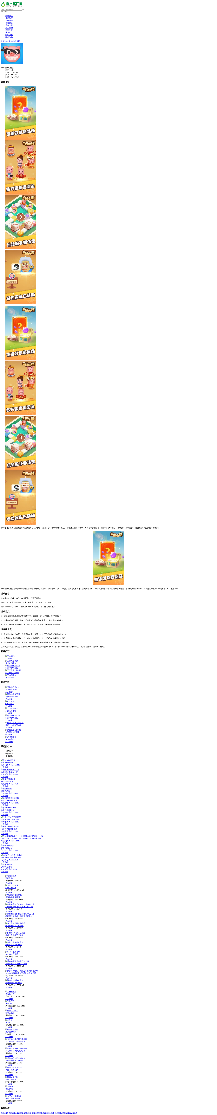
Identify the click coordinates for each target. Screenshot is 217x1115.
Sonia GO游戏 (10, 888)
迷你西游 (9, 1003)
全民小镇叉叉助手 (12, 1070)
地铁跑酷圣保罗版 (12, 897)
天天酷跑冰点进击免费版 (15, 1041)
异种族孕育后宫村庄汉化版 (16, 964)
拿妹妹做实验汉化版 (13, 945)
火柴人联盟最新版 (12, 1098)
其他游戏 (9, 37)
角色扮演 (9, 16)
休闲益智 (9, 18)
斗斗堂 (8, 1022)
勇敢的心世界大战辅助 (14, 1060)
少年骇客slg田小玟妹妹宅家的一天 (19, 907)
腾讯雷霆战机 (10, 1032)
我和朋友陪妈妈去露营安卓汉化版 (19, 916)
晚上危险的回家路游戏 (14, 926)
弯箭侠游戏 (9, 878)
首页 (3, 41)
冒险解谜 (9, 23)
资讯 (15, 41)
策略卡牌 (9, 25)
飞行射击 (9, 20)
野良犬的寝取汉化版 (13, 983)
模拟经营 (9, 28)
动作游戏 (9, 35)
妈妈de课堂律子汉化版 (14, 935)
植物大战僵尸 (10, 1013)
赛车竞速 (9, 30)
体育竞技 (9, 32)
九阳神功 (9, 1089)
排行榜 (20, 41)
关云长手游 (9, 994)
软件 (11, 41)
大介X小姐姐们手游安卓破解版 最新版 (20, 973)
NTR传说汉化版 (11, 954)
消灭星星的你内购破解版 (15, 1051)
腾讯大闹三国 (10, 1079)
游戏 (7, 41)
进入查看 (9, 883)
